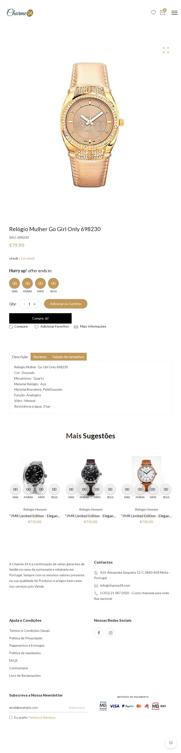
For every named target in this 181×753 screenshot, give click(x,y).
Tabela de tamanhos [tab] (68, 356)
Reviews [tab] (40, 356)
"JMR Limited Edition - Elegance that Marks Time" (50, 515)
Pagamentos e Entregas (27, 645)
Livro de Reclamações (25, 675)
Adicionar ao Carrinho (66, 304)
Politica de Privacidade (25, 638)
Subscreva (77, 707)
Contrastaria (18, 668)
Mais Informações (92, 326)
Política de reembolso (25, 653)
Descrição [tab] (20, 356)
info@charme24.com (115, 585)
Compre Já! (40, 318)
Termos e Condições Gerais (29, 631)
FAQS (13, 660)
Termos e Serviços (42, 717)
